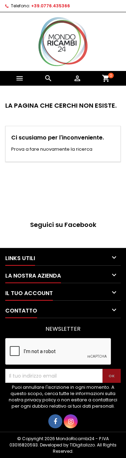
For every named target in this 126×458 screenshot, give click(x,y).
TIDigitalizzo (82, 445)
